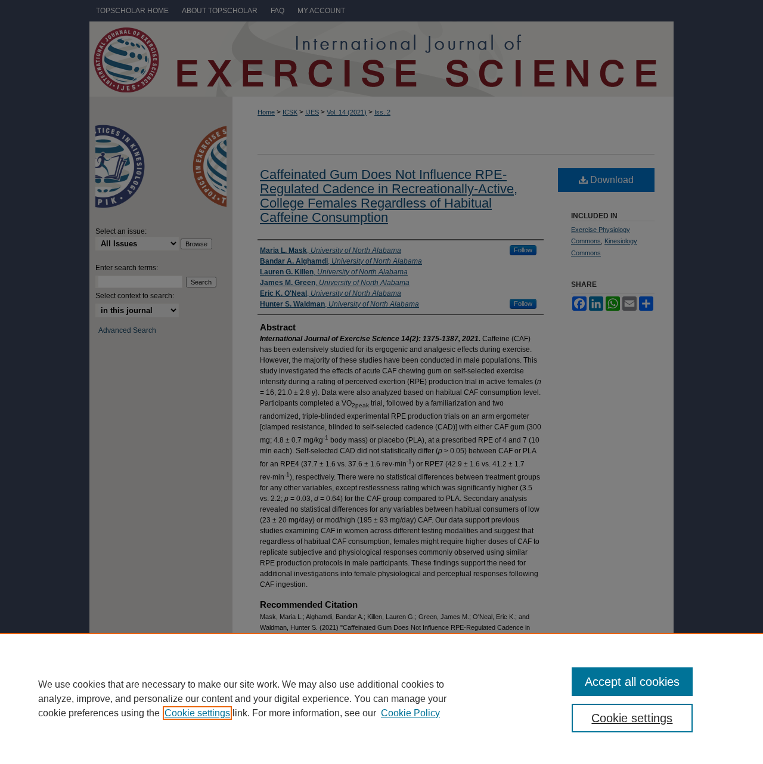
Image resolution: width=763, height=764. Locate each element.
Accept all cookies (632, 681)
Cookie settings (197, 713)
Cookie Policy (410, 713)
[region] (381, 698)
